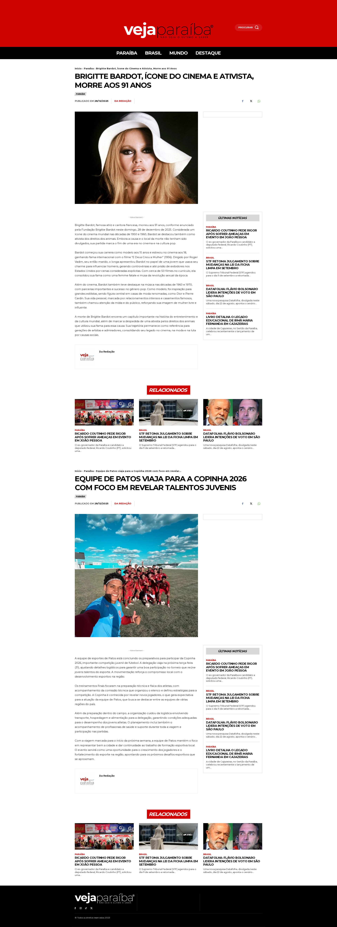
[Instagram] (80, 908)
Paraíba (89, 68)
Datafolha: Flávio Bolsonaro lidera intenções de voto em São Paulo (232, 292)
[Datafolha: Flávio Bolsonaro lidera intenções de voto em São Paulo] (232, 412)
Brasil (210, 258)
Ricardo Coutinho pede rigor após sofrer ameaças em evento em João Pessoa (231, 234)
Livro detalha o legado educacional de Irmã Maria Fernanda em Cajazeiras (229, 320)
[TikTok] (86, 908)
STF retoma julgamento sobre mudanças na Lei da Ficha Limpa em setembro (232, 265)
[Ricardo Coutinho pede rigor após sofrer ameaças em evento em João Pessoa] (104, 412)
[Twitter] (250, 101)
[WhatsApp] (258, 101)
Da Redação (122, 100)
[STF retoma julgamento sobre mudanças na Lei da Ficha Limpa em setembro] (168, 412)
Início (78, 68)
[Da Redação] (87, 356)
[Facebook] (242, 101)
